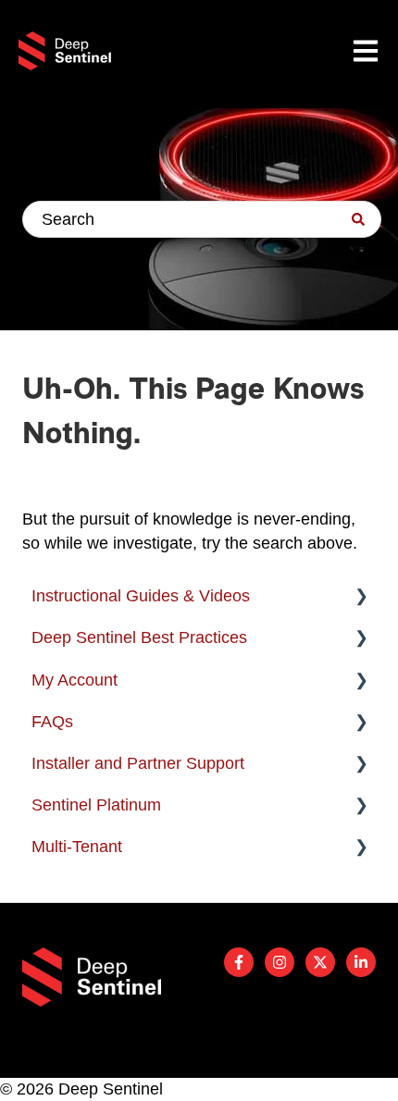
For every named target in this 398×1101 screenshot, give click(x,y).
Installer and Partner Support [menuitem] (137, 763)
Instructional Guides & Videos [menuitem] (140, 596)
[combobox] (201, 219)
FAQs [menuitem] (52, 721)
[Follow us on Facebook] (239, 962)
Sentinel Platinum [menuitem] (96, 805)
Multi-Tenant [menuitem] (76, 846)
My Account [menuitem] (74, 680)
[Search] (358, 219)
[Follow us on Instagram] (279, 962)
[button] (361, 596)
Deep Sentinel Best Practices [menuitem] (139, 637)
